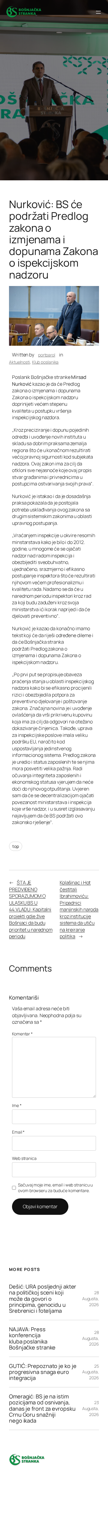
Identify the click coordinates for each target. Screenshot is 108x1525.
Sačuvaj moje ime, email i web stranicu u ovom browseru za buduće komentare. (55, 1188)
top (15, 846)
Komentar (22, 1034)
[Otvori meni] (98, 12)
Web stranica (24, 1158)
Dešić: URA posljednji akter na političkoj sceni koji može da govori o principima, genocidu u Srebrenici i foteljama (42, 1298)
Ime (17, 1105)
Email (18, 1132)
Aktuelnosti (19, 362)
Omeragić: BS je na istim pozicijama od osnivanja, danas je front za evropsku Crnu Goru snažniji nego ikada (42, 1408)
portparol (46, 355)
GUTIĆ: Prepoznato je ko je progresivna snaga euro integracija (42, 1372)
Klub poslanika (45, 362)
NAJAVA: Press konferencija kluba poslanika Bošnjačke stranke (32, 1338)
